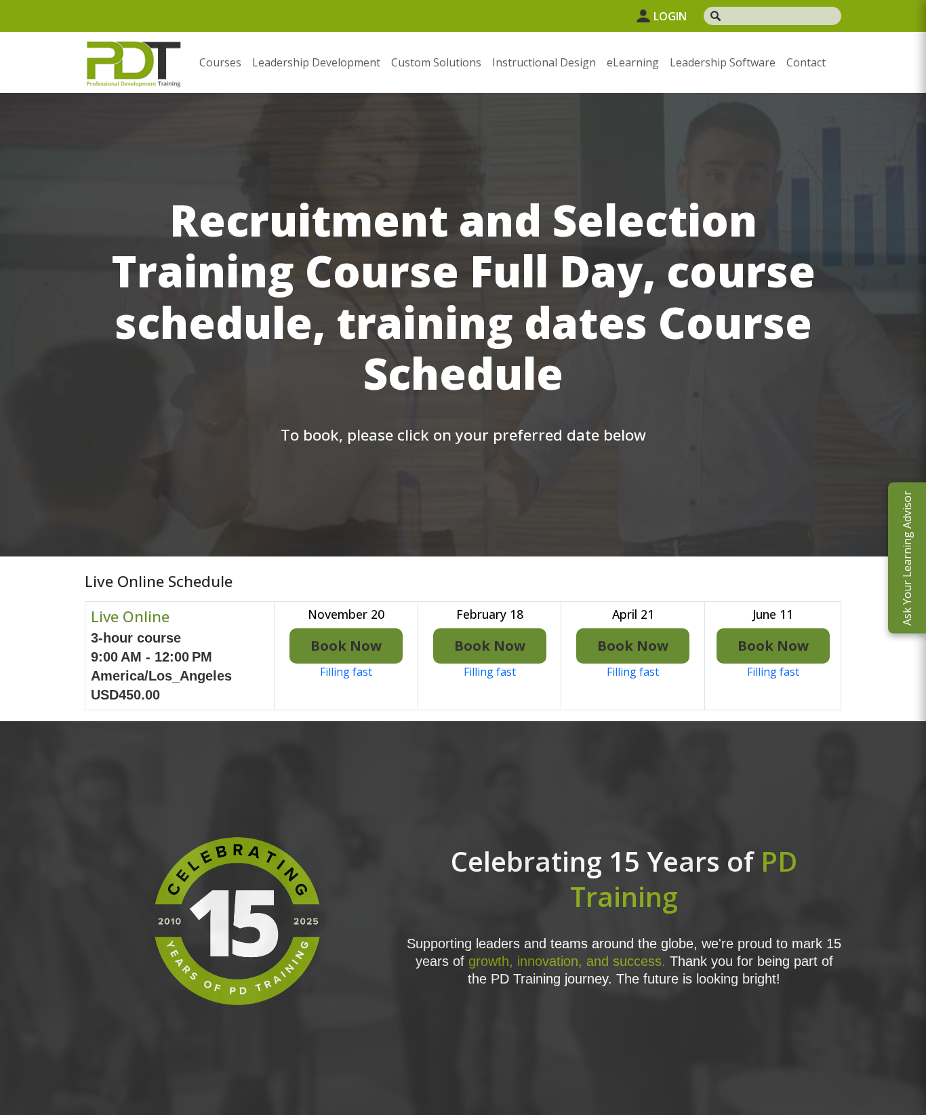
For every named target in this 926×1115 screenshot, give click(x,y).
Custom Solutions (436, 62)
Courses (220, 62)
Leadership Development (316, 62)
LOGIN (670, 16)
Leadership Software (723, 62)
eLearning (633, 62)
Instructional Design (544, 62)
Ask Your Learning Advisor (907, 557)
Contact (806, 62)
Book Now (346, 645)
